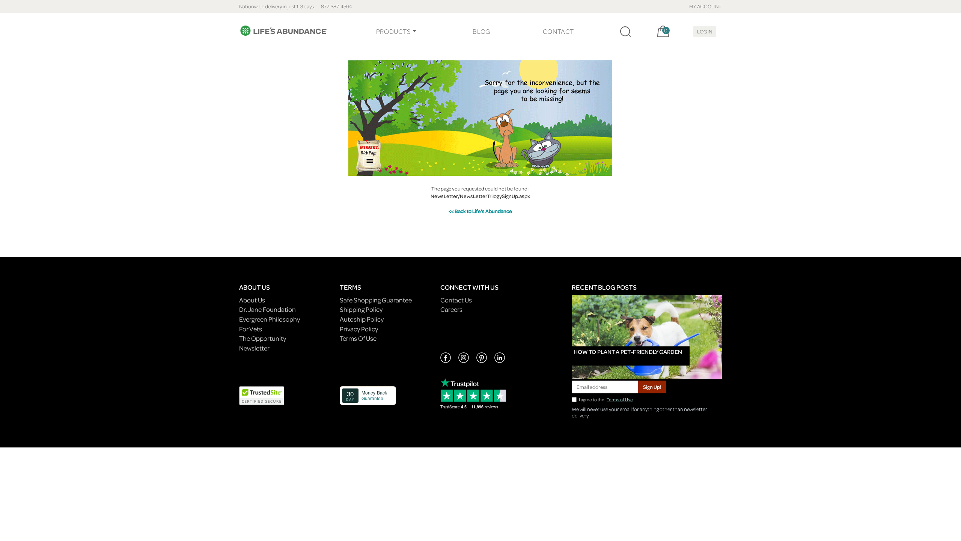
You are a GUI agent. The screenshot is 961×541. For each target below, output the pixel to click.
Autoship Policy (362, 319)
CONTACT (558, 31)
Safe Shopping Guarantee (376, 300)
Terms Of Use (358, 338)
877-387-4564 (336, 6)
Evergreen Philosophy (269, 319)
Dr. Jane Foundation (267, 309)
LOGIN (704, 31)
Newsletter (254, 348)
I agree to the (606, 399)
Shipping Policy (361, 309)
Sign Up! (652, 386)
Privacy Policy (359, 329)
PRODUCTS (393, 31)
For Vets (250, 329)
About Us (252, 300)
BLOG (481, 31)
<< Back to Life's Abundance (480, 211)
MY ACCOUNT (705, 6)
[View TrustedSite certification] (261, 394)
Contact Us (456, 300)
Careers (451, 309)
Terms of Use (620, 399)
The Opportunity (262, 338)
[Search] (625, 31)
